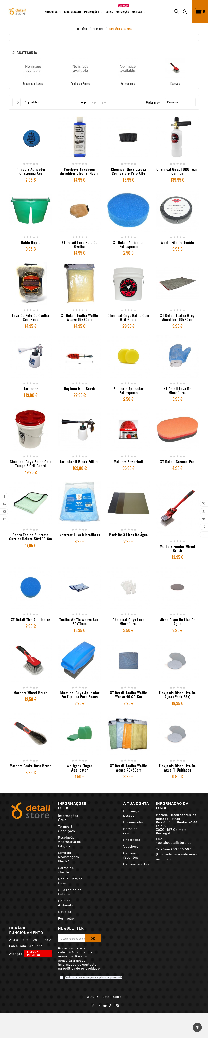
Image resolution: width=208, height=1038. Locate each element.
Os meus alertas (136, 864)
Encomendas (133, 822)
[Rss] (99, 1006)
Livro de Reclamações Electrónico (68, 857)
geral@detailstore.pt (174, 843)
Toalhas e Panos (80, 83)
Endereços (131, 840)
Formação (66, 918)
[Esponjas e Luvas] (33, 68)
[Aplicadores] (128, 68)
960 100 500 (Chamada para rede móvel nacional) (177, 854)
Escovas (175, 83)
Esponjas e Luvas (33, 83)
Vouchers (130, 846)
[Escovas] (175, 68)
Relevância (180, 102)
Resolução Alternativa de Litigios (69, 842)
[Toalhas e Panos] (80, 68)
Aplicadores (128, 83)
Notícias (64, 912)
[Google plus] (111, 1006)
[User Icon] (184, 11)
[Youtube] (105, 1006)
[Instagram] (117, 1006)
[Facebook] (93, 1006)
